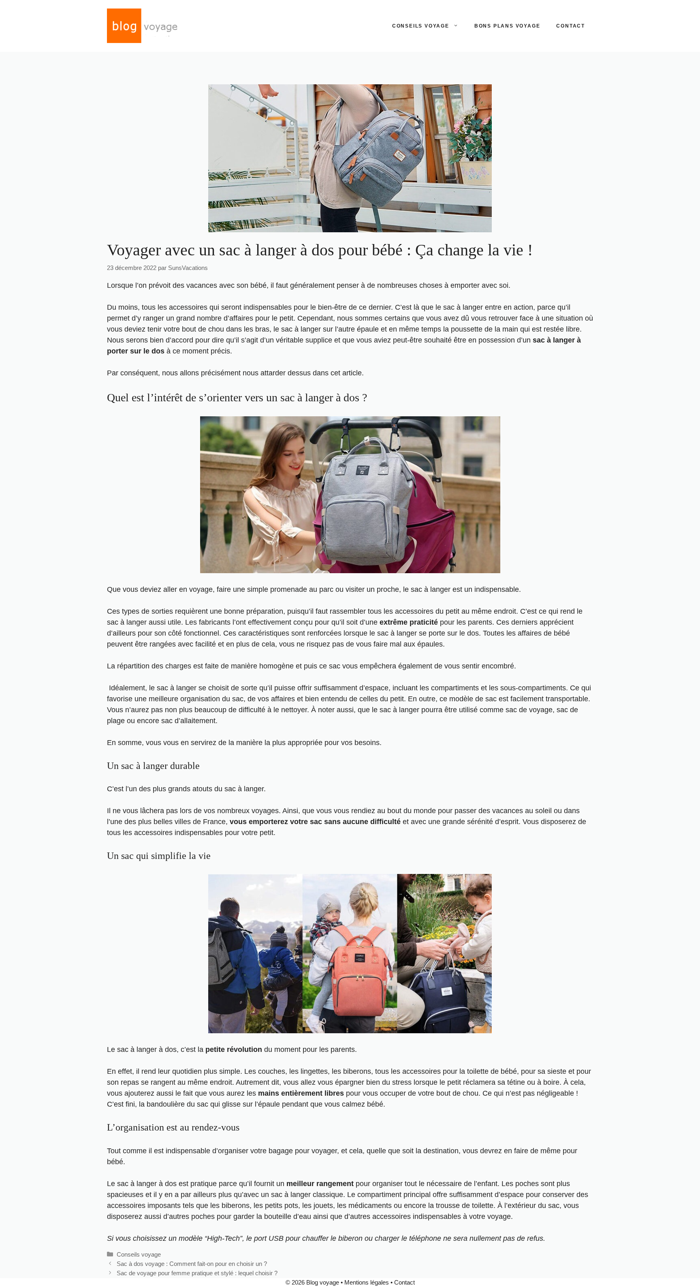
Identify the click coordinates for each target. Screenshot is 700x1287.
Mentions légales (366, 1282)
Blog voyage (322, 1282)
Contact (570, 26)
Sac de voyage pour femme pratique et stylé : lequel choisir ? (197, 1273)
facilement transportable (549, 699)
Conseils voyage (420, 26)
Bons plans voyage (507, 26)
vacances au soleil (522, 811)
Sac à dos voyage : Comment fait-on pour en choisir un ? (192, 1263)
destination (441, 1151)
